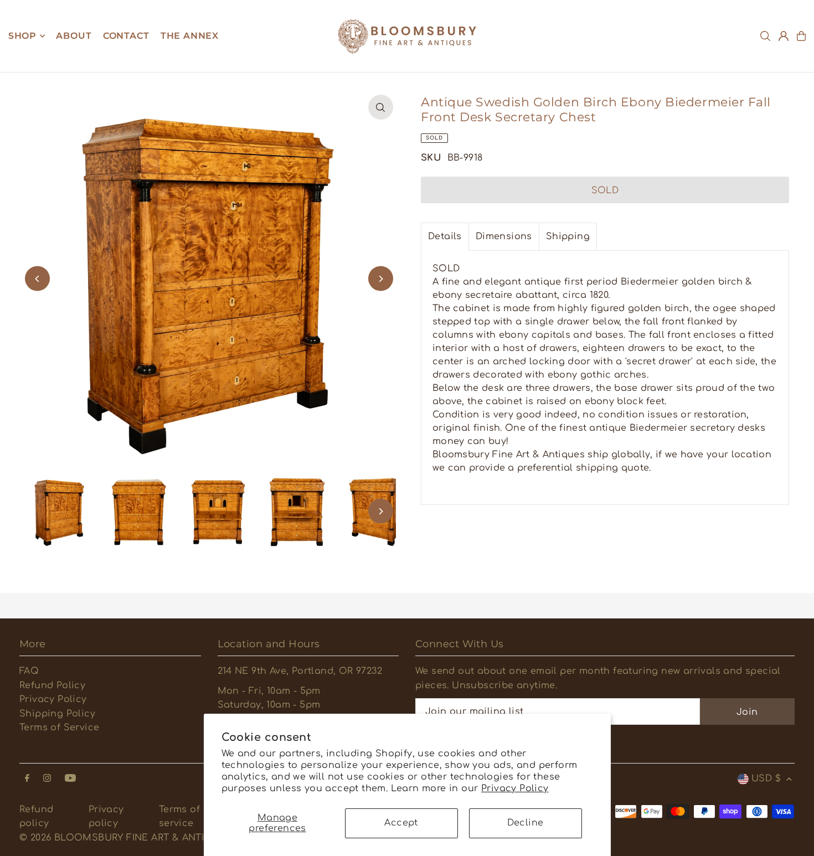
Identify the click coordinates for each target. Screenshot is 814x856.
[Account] (784, 36)
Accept (401, 823)
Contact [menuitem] (126, 35)
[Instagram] (47, 778)
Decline (525, 823)
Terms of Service (59, 728)
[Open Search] (765, 36)
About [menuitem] (73, 35)
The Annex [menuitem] (190, 35)
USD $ (766, 778)
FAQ (29, 671)
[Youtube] (70, 778)
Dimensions (504, 236)
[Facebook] (27, 778)
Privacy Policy (515, 788)
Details (445, 236)
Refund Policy (52, 685)
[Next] (380, 278)
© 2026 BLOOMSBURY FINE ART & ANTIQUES (126, 838)
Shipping (568, 236)
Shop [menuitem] (22, 35)
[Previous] (37, 278)
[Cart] (801, 36)
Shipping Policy (57, 714)
